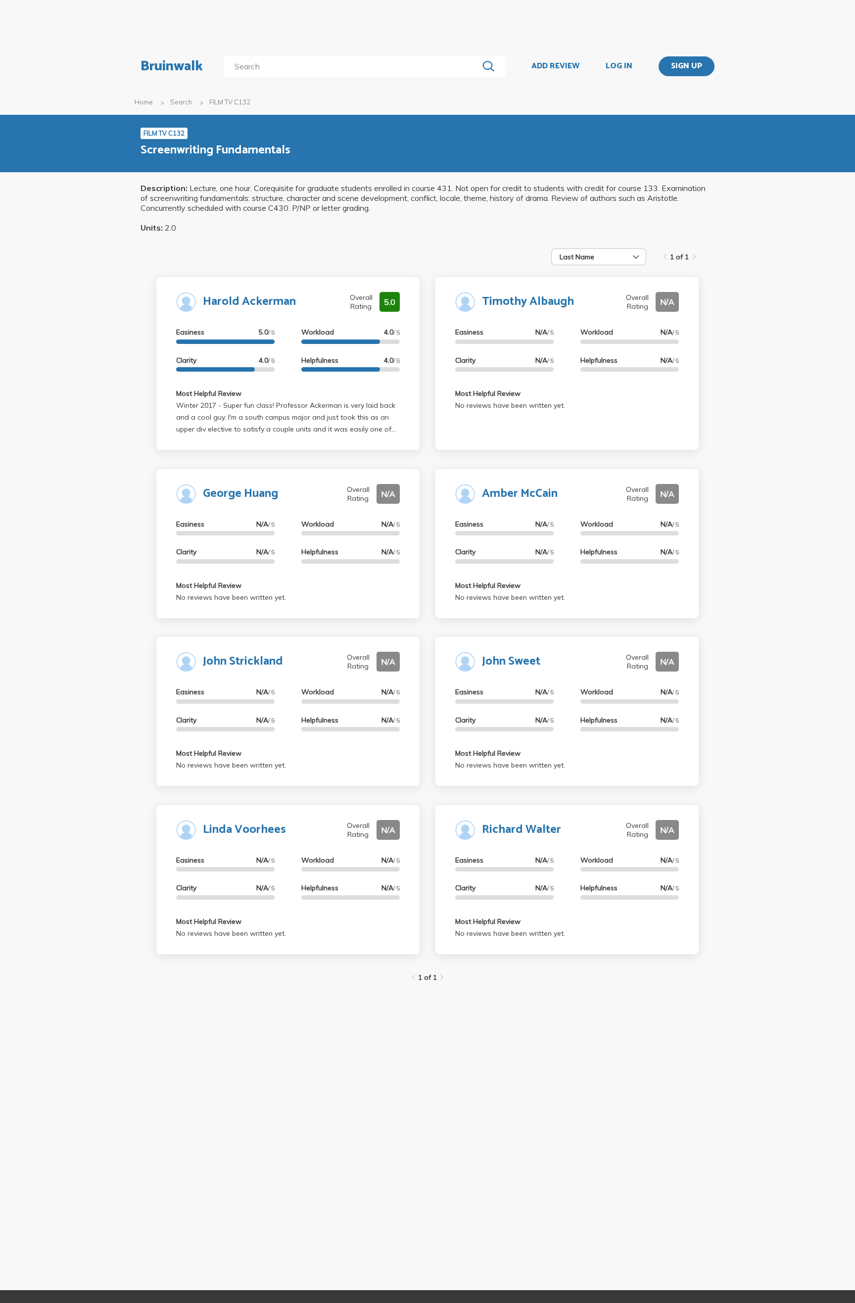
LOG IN (619, 66)
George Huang (240, 493)
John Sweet (511, 661)
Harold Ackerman (249, 301)
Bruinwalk (172, 66)
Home (144, 102)
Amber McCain (520, 493)
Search (181, 102)
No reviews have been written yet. (510, 405)
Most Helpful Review (208, 393)
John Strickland (243, 661)
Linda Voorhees (244, 829)
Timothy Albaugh (528, 301)
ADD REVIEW (555, 66)
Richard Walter (521, 829)
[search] (353, 66)
